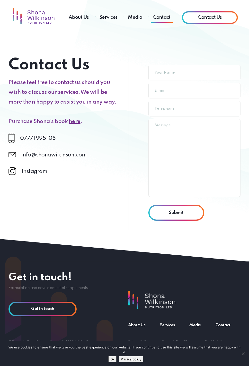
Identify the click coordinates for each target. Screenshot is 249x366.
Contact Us (210, 17)
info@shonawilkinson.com (54, 155)
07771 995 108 (37, 138)
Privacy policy (131, 359)
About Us (79, 17)
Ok (112, 359)
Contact (161, 17)
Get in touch (42, 309)
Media (135, 17)
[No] (242, 353)
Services (108, 17)
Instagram (34, 171)
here (74, 121)
